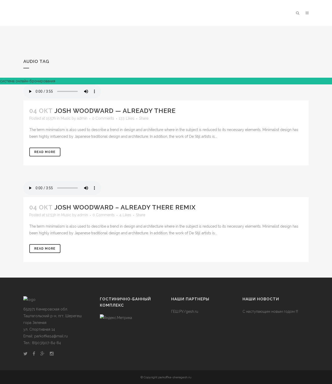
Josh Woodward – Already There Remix (125, 207)
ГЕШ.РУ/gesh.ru (184, 311)
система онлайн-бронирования (27, 81)
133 (126, 118)
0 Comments (103, 118)
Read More (45, 152)
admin (82, 118)
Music (66, 118)
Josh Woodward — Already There (115, 110)
